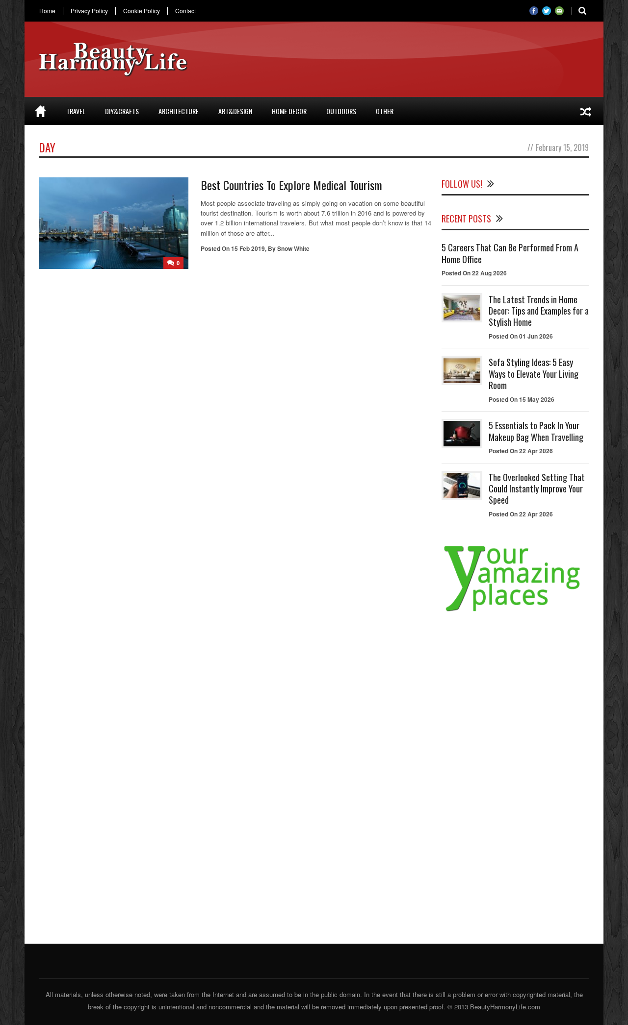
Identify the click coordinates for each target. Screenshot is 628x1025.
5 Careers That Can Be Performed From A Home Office (510, 253)
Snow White (293, 248)
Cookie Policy (141, 11)
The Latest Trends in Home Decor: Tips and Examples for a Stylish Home (539, 311)
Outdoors (341, 111)
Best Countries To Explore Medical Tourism (291, 185)
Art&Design (235, 111)
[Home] (40, 111)
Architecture (178, 111)
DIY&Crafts (122, 111)
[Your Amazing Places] (515, 611)
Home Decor (289, 111)
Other (384, 111)
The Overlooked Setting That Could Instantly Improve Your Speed (537, 489)
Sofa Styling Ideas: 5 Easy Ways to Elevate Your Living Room (533, 373)
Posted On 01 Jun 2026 (521, 336)
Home (47, 11)
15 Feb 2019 (248, 248)
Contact (185, 11)
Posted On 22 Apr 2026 (521, 450)
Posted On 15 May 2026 (521, 399)
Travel (75, 111)
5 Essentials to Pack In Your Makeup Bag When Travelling (536, 431)
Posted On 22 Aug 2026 (474, 272)
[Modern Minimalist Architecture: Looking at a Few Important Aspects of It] (585, 111)
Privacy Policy (89, 11)
